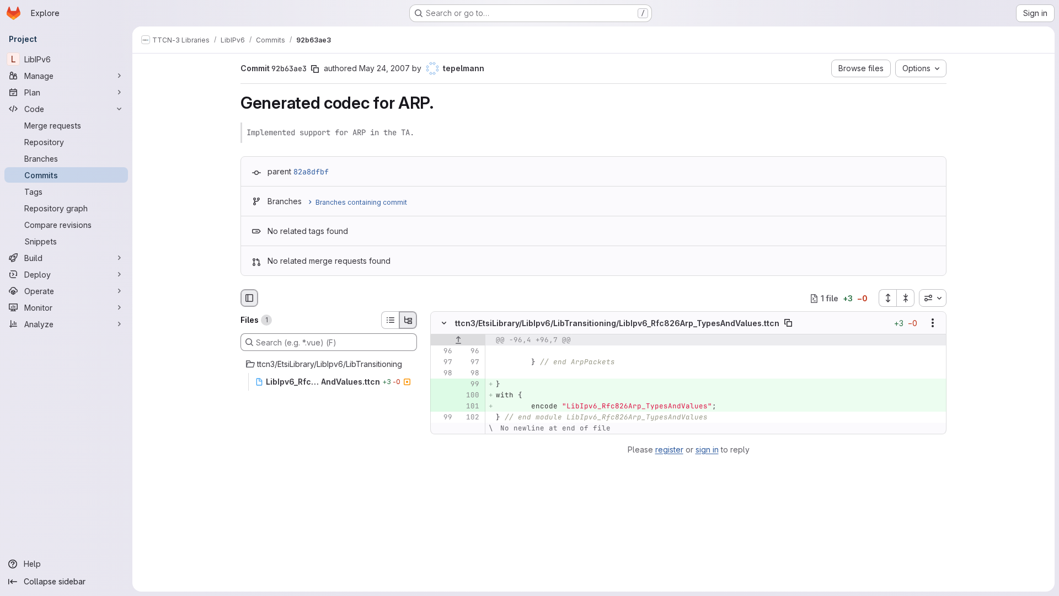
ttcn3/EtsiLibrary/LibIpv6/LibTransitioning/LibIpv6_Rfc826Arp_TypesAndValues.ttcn (617, 323)
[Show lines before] (458, 340)
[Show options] (932, 323)
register (669, 449)
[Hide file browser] (249, 298)
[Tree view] (408, 320)
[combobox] (932, 298)
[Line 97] (443, 362)
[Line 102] (470, 417)
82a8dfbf (311, 172)
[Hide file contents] (444, 323)
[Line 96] (443, 351)
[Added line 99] (470, 384)
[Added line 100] (470, 395)
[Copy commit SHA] (315, 69)
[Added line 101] (470, 406)
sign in (707, 449)
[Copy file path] (788, 323)
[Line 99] (443, 417)
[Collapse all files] (905, 298)
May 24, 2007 (384, 68)
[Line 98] (443, 373)
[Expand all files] (887, 298)
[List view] (390, 320)
